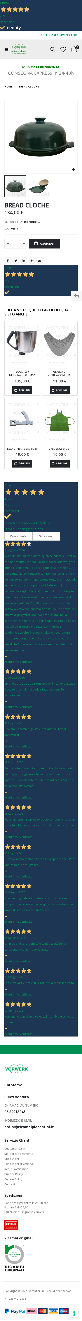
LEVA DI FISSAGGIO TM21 (22, 448)
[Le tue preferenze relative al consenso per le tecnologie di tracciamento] (74, 1313)
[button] (73, 169)
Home (8, 86)
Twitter (15, 260)
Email (39, 260)
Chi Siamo (13, 1085)
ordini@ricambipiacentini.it (29, 1126)
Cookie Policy (13, 1179)
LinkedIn (23, 260)
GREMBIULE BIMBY (60, 448)
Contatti (9, 1184)
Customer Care (14, 1148)
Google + (31, 260)
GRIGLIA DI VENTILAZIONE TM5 (59, 373)
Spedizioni (11, 1159)
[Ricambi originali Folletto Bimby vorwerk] (18, 49)
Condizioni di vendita (18, 1164)
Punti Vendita (16, 1097)
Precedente (18, 536)
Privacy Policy (13, 1174)
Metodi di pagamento (18, 1154)
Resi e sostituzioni (16, 1169)
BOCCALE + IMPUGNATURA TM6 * (22, 373)
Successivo (46, 536)
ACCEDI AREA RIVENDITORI (59, 35)
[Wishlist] (63, 49)
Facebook (7, 260)
